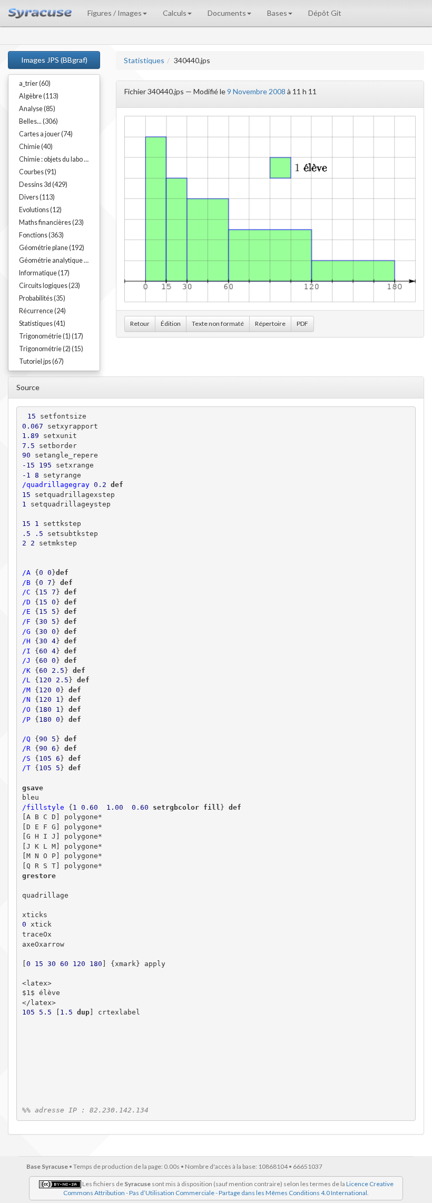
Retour (140, 323)
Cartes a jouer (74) (46, 134)
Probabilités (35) (42, 298)
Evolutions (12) (40, 210)
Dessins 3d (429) (43, 184)
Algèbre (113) (38, 96)
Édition (171, 323)
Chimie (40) (36, 147)
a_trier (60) (35, 83)
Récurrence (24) (42, 311)
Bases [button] (277, 12)
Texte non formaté (218, 323)
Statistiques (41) (42, 323)
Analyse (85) (37, 109)
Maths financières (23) (51, 222)
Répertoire (270, 323)
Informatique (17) (44, 273)
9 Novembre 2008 (256, 91)
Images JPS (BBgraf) (54, 59)
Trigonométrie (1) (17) (51, 336)
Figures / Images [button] (114, 12)
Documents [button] (227, 12)
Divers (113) (37, 197)
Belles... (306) (38, 121)
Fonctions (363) (41, 235)
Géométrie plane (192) (51, 248)
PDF (302, 323)
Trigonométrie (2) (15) (51, 349)
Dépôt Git (324, 12)
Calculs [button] (174, 12)
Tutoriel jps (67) (41, 361)
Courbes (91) (37, 172)
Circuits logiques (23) (49, 286)
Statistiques (144, 60)
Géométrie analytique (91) (57, 260)
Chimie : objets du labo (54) (57, 159)
